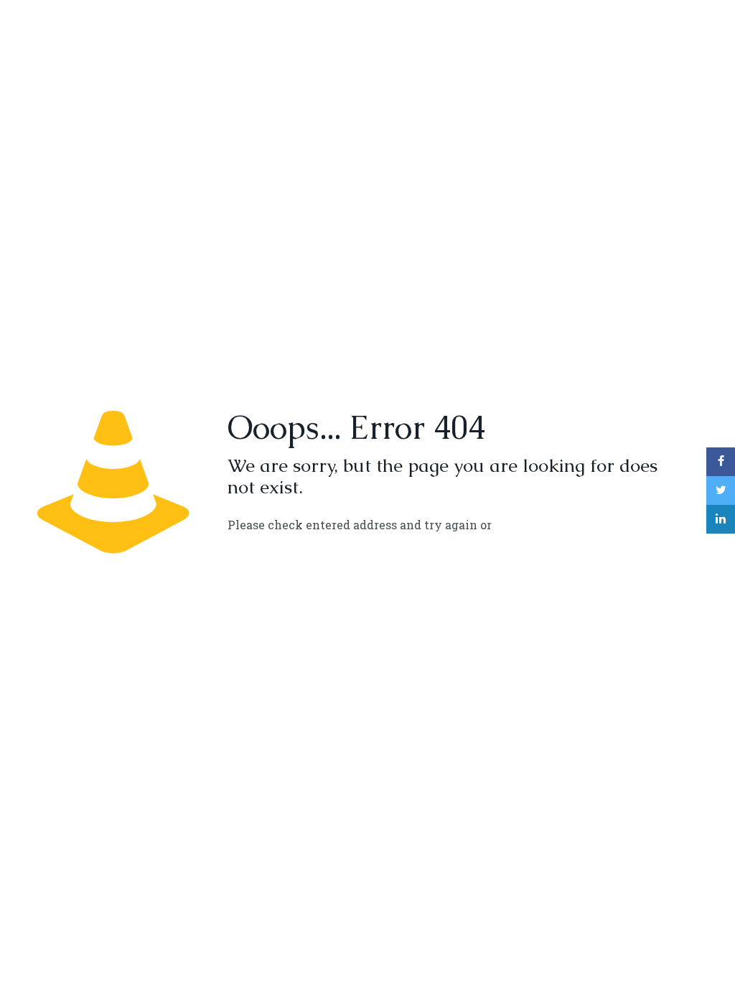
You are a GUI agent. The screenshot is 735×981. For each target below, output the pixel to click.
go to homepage (559, 525)
